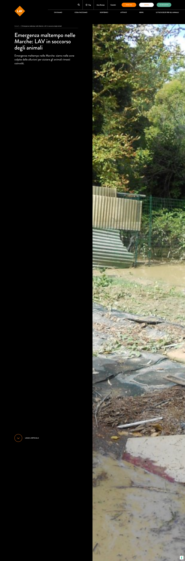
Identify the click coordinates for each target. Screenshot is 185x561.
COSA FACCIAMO (81, 12)
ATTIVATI (123, 12)
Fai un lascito (164, 5)
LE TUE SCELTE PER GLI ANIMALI (167, 12)
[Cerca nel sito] (79, 5)
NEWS (141, 12)
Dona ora (129, 5)
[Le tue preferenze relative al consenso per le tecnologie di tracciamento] (181, 557)
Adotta (146, 5)
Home (16, 26)
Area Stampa (101, 5)
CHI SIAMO (58, 12)
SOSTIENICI (104, 12)
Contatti (113, 5)
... (19, 26)
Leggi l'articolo (32, 438)
